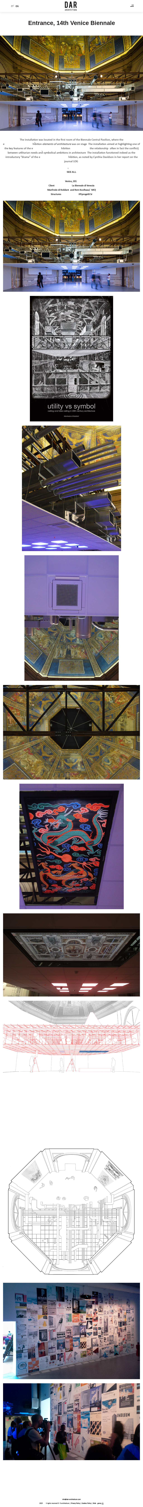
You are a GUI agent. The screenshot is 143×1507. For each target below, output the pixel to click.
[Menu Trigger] (132, 6)
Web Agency (97, 1503)
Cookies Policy (86, 1503)
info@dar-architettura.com (71, 1499)
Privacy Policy (75, 1503)
